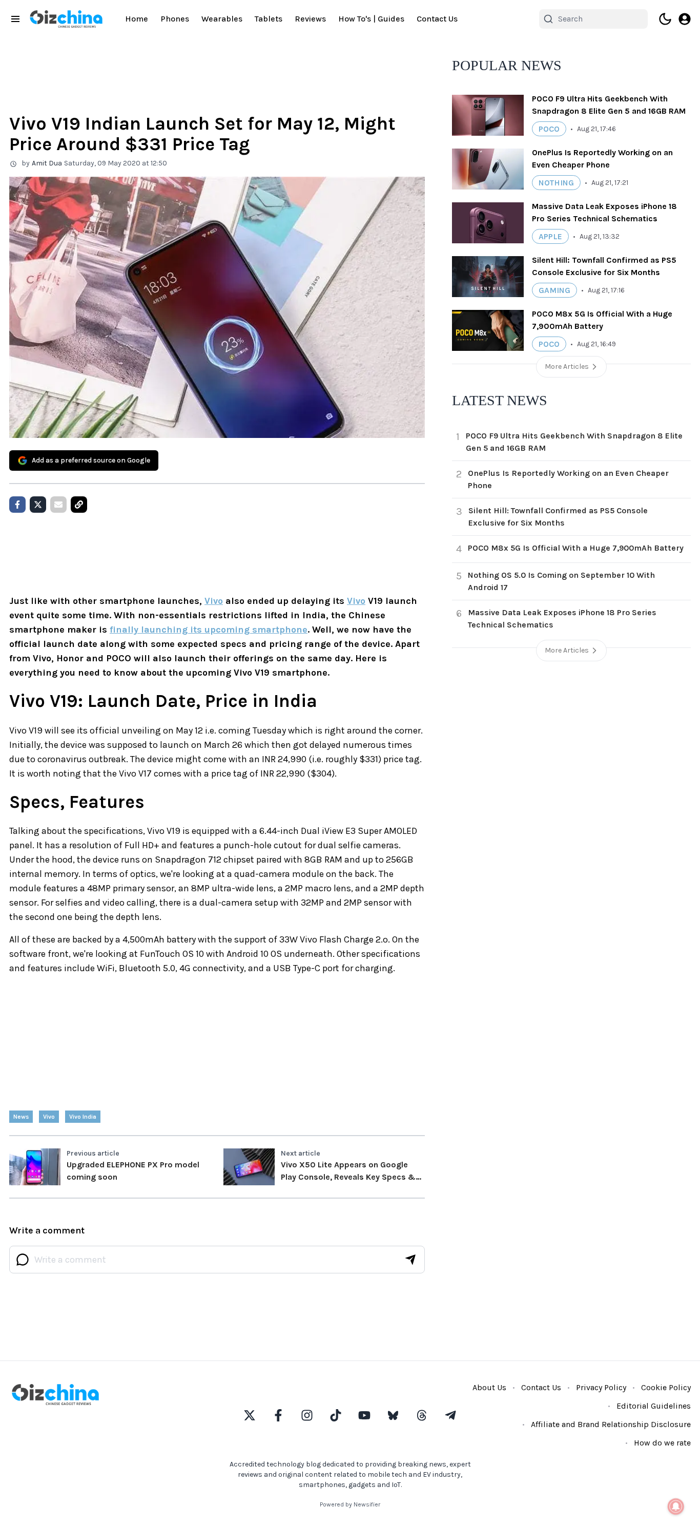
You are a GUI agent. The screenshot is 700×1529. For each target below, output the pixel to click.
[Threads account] (422, 1415)
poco (549, 129)
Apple (550, 236)
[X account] (249, 1415)
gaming (554, 290)
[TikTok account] (336, 1415)
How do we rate (662, 1443)
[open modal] (684, 19)
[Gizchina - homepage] (66, 19)
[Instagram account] (307, 1415)
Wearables (221, 19)
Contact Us (437, 19)
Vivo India (82, 1116)
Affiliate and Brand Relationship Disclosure (611, 1424)
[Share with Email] (58, 504)
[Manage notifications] (676, 1506)
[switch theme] (665, 19)
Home (136, 19)
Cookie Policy (666, 1387)
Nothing (556, 182)
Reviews (310, 19)
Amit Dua (47, 163)
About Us (489, 1387)
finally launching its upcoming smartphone (208, 629)
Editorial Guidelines (653, 1406)
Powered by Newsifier (350, 1504)
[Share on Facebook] (17, 504)
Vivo (213, 600)
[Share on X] (38, 504)
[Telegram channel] (450, 1415)
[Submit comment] (410, 1259)
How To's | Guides (371, 19)
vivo (49, 1116)
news (21, 1116)
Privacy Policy (601, 1387)
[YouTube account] (364, 1415)
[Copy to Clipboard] (79, 504)
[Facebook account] (278, 1415)
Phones (174, 19)
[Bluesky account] (393, 1415)
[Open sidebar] (15, 19)
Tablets (268, 19)
